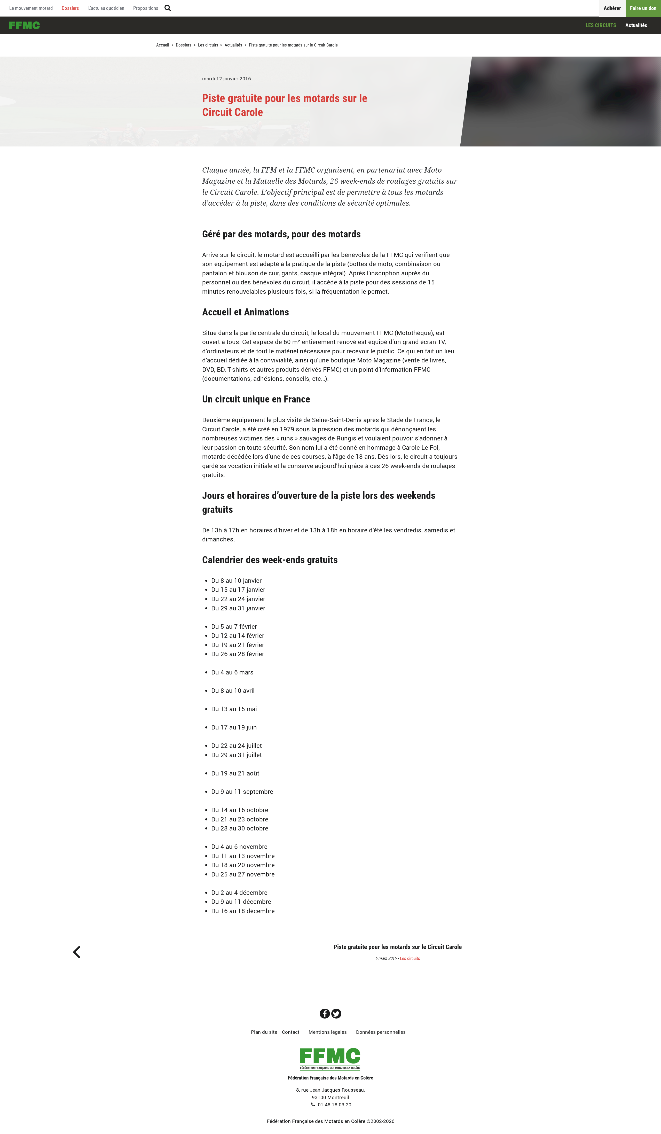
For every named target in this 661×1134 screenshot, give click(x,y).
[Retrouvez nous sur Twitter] (336, 1014)
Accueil (24, 25)
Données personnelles (381, 1032)
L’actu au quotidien (106, 8)
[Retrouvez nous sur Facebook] (325, 1014)
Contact (291, 1032)
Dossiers (70, 8)
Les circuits (601, 25)
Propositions (145, 8)
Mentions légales (328, 1032)
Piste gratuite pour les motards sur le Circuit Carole (398, 947)
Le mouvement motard (31, 8)
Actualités (636, 25)
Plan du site (264, 1032)
